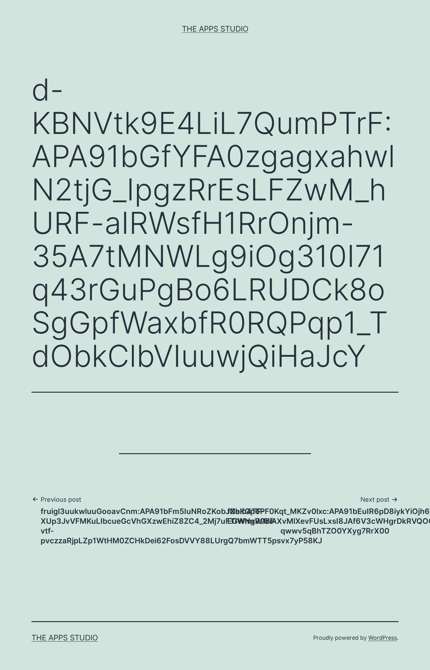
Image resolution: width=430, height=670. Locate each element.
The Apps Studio (215, 28)
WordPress (382, 637)
